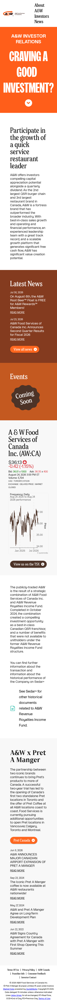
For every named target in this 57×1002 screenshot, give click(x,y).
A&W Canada (44, 969)
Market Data (8, 989)
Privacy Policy (28, 969)
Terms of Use (44, 998)
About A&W (39, 8)
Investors (42, 16)
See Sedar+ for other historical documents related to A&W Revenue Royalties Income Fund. (32, 708)
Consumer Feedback (37, 973)
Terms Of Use (13, 969)
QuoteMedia (31, 989)
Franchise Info (18, 973)
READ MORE (17, 870)
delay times (16, 995)
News (39, 21)
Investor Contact (28, 977)
